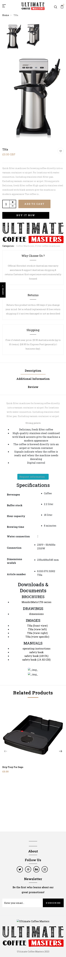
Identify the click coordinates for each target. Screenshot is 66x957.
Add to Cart (34, 203)
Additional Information (33, 379)
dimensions (36, 613)
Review (33, 387)
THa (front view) (37, 625)
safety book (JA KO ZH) (36, 659)
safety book (36, 652)
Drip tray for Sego (12, 767)
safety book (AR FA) (36, 655)
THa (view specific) (37, 636)
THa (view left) (37, 629)
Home (5, 15)
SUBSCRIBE (53, 903)
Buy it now (25, 215)
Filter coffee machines (47, 245)
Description (33, 370)
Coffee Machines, (25, 245)
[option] (12, 37)
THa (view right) (37, 633)
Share (3, 291)
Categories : (8, 245)
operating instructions (36, 648)
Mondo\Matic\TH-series (36, 602)
